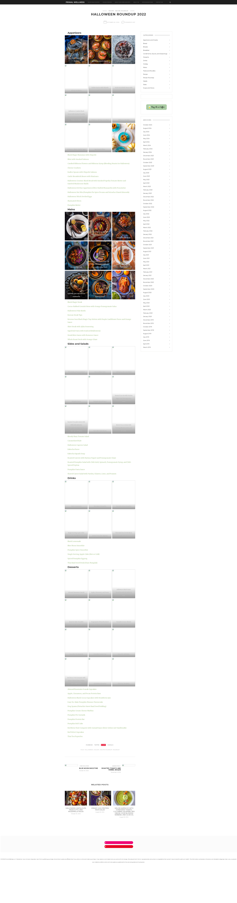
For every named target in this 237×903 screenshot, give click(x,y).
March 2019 (147, 347)
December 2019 (148, 320)
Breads (145, 47)
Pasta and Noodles (149, 71)
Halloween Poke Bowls (77, 311)
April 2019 (146, 344)
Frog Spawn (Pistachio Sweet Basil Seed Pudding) (87, 706)
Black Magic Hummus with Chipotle (82, 155)
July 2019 (146, 337)
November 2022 (148, 200)
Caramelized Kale (74, 441)
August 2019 (147, 333)
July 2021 (146, 255)
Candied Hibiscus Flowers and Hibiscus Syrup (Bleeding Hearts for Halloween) (98, 164)
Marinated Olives (74, 201)
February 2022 (147, 231)
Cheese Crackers (74, 168)
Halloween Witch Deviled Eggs (80, 197)
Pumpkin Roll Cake (75, 724)
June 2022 (146, 217)
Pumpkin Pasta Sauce (76, 469)
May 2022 (146, 221)
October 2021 (147, 244)
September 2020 (148, 289)
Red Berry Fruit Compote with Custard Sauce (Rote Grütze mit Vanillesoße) (97, 728)
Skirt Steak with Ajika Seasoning (81, 327)
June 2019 (146, 340)
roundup (116, 749)
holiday (96, 749)
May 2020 (146, 303)
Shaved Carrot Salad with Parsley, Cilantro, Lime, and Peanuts (92, 474)
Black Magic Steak (75, 302)
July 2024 (146, 132)
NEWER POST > (116, 766)
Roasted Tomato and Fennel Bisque (111, 769)
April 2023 (146, 183)
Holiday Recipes (107, 2)
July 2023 (146, 173)
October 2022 (147, 203)
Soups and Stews (148, 88)
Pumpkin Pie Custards (76, 715)
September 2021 (148, 248)
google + (111, 745)
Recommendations (147, 2)
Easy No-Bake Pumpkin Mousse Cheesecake (85, 702)
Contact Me (159, 2)
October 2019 (147, 327)
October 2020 (147, 286)
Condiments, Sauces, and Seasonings (155, 54)
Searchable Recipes (93, 2)
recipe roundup (106, 749)
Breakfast (146, 50)
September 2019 (148, 330)
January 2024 (147, 152)
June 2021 (146, 258)
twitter (96, 745)
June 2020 (146, 299)
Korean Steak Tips (75, 315)
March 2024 (147, 145)
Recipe (111, 10)
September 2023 (148, 166)
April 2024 (146, 142)
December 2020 (148, 279)
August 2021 (147, 251)
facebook (89, 745)
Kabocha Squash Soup (76, 454)
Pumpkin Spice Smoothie (78, 550)
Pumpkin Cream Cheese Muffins (81, 711)
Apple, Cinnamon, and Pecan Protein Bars (84, 693)
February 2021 (147, 272)
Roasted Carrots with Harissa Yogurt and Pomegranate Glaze (92, 458)
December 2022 (148, 197)
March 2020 (147, 309)
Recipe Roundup (121, 10)
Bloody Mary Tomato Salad (78, 436)
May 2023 (146, 179)
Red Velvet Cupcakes (76, 732)
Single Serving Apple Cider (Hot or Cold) (83, 554)
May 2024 (146, 138)
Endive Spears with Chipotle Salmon (82, 172)
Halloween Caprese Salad (78, 445)
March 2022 (147, 227)
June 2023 (146, 176)
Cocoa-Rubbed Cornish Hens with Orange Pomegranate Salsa (92, 306)
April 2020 (146, 306)
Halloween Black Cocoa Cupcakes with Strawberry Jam (89, 698)
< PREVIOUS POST (84, 766)
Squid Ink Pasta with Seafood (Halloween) (84, 331)
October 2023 (147, 162)
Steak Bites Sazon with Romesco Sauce (83, 335)
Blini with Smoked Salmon (78, 159)
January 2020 (147, 316)
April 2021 (146, 265)
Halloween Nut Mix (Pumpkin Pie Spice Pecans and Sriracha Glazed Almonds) (98, 192)
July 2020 (146, 296)
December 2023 (148, 155)
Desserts (146, 57)
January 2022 (147, 234)
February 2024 (147, 149)
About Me (136, 2)
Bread (145, 43)
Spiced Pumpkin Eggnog (77, 559)
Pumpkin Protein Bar (76, 719)
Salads (145, 81)
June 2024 (146, 135)
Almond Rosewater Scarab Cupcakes (82, 689)
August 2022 (147, 210)
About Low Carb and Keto (122, 2)
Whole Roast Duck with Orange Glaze (82, 339)
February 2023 (147, 190)
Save (104, 745)
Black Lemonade (74, 541)
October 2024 (147, 125)
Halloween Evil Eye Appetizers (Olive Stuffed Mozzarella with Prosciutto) (97, 188)
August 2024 (147, 128)
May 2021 (146, 262)
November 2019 (148, 323)
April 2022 (146, 224)
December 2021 (148, 238)
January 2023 (147, 193)
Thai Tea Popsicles (75, 736)
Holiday (145, 64)
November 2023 (148, 159)
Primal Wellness (75, 2)
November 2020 (148, 282)
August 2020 (147, 292)
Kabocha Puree (73, 449)
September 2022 (148, 207)
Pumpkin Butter (74, 205)
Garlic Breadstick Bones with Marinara (83, 176)
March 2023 (147, 186)
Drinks (145, 60)
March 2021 (147, 268)
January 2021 (147, 275)
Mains (145, 67)
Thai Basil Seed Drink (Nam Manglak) (82, 563)
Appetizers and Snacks (150, 40)
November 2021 (148, 241)
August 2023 (147, 169)
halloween (89, 749)
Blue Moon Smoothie (76, 546)
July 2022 (146, 214)
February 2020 (148, 313)
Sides (145, 84)
